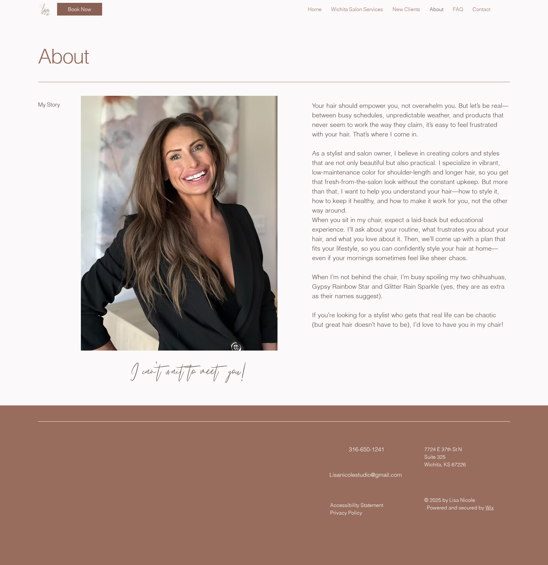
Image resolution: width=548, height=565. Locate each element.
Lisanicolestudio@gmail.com (365, 474)
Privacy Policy (346, 512)
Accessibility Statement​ (356, 505)
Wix (490, 507)
